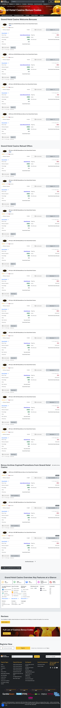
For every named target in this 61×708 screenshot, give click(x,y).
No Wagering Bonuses (17, 676)
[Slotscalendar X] (53, 667)
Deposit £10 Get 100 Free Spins (18, 674)
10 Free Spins (27, 677)
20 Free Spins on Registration (28, 674)
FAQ (1, 669)
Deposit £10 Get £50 (17, 671)
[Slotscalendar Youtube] (57, 667)
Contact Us (3, 678)
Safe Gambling (4, 675)
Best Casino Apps (16, 678)
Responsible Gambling (5, 673)
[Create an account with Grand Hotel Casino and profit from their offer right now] (55, 33)
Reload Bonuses (27, 161)
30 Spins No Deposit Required (29, 668)
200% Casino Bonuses (17, 669)
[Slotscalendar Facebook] (51, 667)
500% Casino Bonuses (17, 664)
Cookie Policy (3, 677)
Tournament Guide (41, 664)
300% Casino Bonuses (17, 668)
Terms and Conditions (5, 680)
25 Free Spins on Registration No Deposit (29, 671)
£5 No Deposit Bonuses (29, 680)
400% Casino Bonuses (17, 666)
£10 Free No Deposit (29, 678)
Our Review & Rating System (5, 683)
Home (2, 664)
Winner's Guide (40, 666)
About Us (2, 666)
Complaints (3, 668)
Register (23, 648)
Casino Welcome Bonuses (25, 64)
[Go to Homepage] (5, 1)
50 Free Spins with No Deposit (29, 665)
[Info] (2, 705)
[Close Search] (43, 1)
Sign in (48, 648)
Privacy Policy (3, 671)
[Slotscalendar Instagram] (55, 667)
